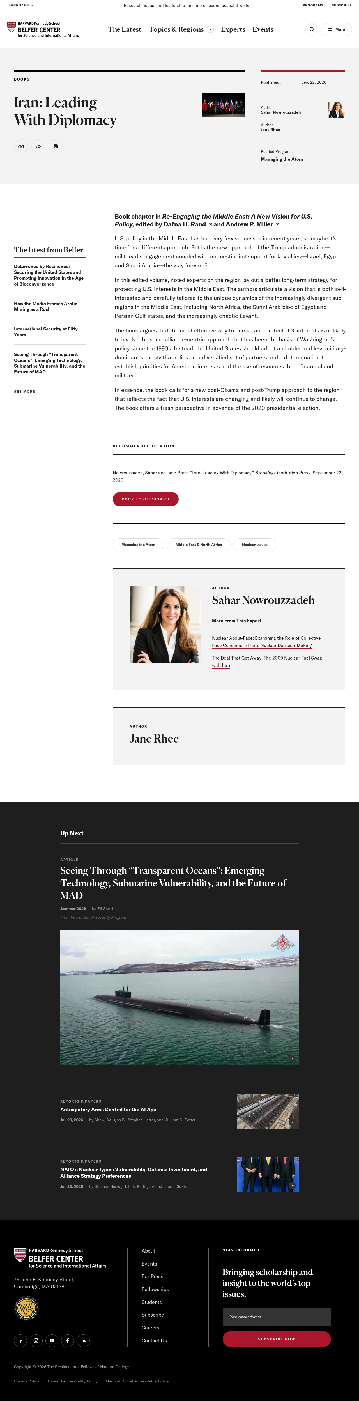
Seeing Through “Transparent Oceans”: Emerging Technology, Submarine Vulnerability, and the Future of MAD (49, 363)
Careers (150, 1327)
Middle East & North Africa (199, 544)
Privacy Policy (26, 1381)
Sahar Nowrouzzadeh (281, 112)
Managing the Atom (282, 159)
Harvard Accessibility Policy (73, 1381)
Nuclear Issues (255, 544)
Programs (313, 5)
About (148, 1251)
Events (149, 1263)
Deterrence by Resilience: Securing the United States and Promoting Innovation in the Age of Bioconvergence (49, 274)
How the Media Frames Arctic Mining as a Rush (45, 306)
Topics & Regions (181, 29)
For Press (152, 1276)
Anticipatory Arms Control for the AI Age (108, 1109)
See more (24, 391)
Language (19, 5)
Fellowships (155, 1289)
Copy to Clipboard (146, 499)
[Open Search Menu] (311, 29)
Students (152, 1302)
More (340, 29)
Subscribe (342, 5)
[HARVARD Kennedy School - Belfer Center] (43, 29)
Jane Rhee (270, 129)
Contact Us (154, 1340)
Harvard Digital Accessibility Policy (137, 1381)
